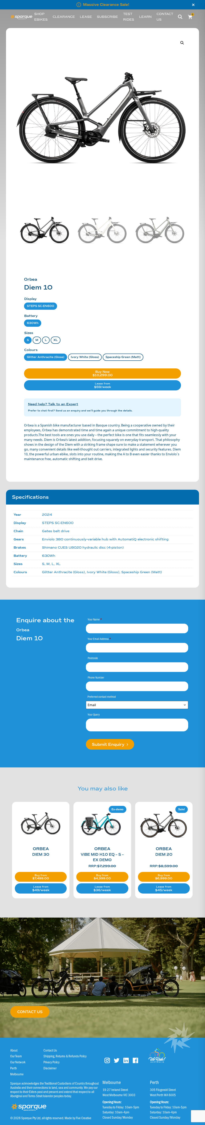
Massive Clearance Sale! (106, 4)
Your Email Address (99, 639)
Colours (31, 350)
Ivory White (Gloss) (85, 357)
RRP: (102, 866)
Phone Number (96, 677)
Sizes (28, 333)
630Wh (32, 323)
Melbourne (17, 1074)
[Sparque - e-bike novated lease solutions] (21, 17)
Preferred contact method (101, 697)
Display (30, 299)
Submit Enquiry (109, 744)
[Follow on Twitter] (116, 1060)
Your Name (95, 619)
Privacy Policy (51, 1062)
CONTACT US (29, 1012)
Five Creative (83, 1118)
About (13, 1050)
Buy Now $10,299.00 (102, 373)
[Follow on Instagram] (107, 1060)
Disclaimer (49, 1068)
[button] (182, 42)
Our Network (17, 1062)
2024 (47, 515)
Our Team (16, 1056)
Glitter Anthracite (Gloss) (45, 357)
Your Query (94, 714)
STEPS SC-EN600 (40, 306)
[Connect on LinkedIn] (126, 1060)
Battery (31, 316)
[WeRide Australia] (157, 1055)
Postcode (93, 658)
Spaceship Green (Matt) (123, 357)
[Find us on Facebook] (135, 1060)
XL (55, 340)
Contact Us (50, 1050)
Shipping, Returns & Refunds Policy (64, 1056)
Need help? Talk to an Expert (53, 404)
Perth (13, 1068)
